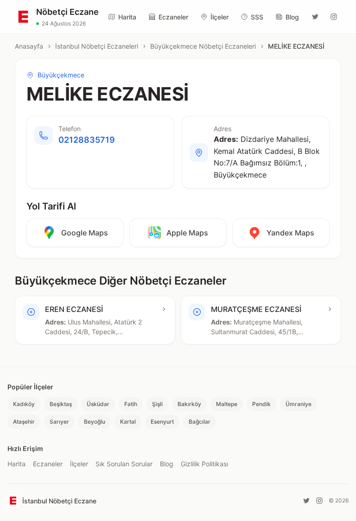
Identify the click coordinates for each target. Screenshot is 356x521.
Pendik (261, 403)
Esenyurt (162, 421)
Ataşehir (24, 421)
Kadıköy (24, 403)
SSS (257, 17)
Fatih (130, 403)
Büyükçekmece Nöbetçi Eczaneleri (203, 46)
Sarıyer (59, 421)
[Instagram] (333, 16)
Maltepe (226, 403)
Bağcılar (199, 421)
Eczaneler (173, 17)
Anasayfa (29, 46)
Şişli (157, 403)
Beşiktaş (61, 403)
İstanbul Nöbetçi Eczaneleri (96, 46)
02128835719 (86, 140)
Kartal (128, 421)
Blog (292, 17)
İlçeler (219, 17)
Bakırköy (189, 403)
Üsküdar (98, 403)
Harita (127, 17)
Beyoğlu (94, 421)
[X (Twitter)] (315, 16)
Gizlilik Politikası (204, 464)
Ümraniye (299, 403)
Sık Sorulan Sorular (124, 464)
